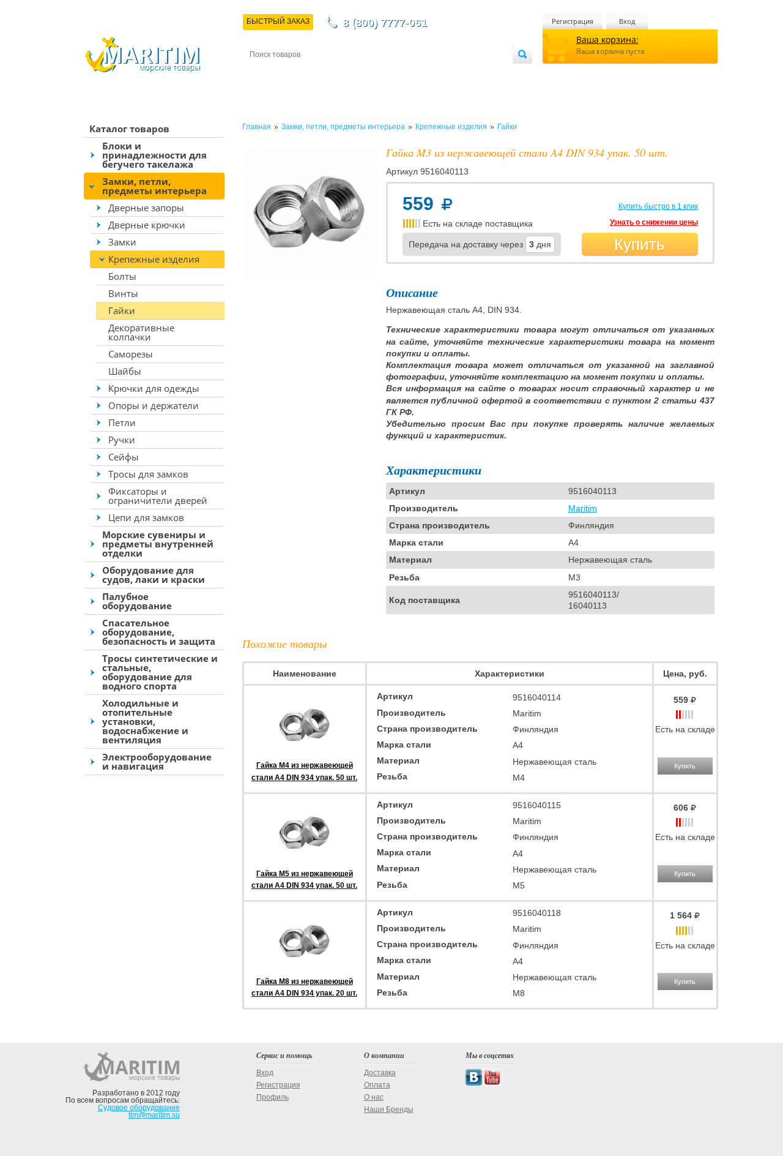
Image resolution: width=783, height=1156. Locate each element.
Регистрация (572, 21)
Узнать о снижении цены (654, 222)
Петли (122, 422)
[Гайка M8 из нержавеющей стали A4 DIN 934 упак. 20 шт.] (304, 970)
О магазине (396, 74)
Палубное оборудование (137, 601)
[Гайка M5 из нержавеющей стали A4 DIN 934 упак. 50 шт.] (304, 861)
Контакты (263, 74)
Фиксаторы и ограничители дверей (157, 495)
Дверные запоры (146, 207)
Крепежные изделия (153, 259)
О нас (374, 1097)
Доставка (310, 74)
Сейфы (123, 457)
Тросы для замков (148, 474)
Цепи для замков (146, 517)
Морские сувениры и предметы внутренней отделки (157, 543)
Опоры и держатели (153, 405)
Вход (627, 21)
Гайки (121, 310)
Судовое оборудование (139, 1107)
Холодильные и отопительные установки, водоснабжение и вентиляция (145, 721)
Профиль (272, 1097)
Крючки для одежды (153, 388)
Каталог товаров (129, 128)
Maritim (582, 508)
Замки (122, 242)
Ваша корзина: (607, 39)
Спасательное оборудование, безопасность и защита (158, 632)
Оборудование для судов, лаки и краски (153, 574)
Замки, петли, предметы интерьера (154, 186)
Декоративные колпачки (141, 332)
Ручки (121, 440)
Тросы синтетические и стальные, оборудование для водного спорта (160, 672)
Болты (122, 276)
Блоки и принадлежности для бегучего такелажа (154, 155)
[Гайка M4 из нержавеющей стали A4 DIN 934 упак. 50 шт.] (304, 753)
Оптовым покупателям (475, 74)
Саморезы (130, 354)
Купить (639, 244)
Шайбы (124, 371)
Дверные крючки (146, 225)
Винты (123, 293)
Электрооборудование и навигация (157, 761)
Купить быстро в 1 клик (658, 206)
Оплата (351, 74)
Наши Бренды (389, 1109)
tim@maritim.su (154, 1115)
